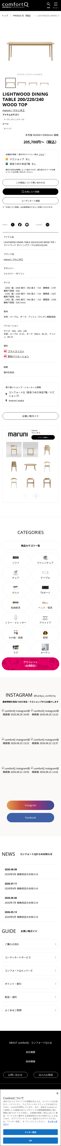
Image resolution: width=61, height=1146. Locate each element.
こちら (41, 154)
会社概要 (30, 1052)
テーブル (14, 119)
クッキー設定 (30, 1132)
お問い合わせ (15, 1074)
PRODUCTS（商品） (23, 15)
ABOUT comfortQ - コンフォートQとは (30, 1042)
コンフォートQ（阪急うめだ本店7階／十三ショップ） (31, 394)
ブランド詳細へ (43, 437)
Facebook (30, 817)
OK (30, 1140)
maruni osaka (16, 400)
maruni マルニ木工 (14, 110)
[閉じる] (57, 1093)
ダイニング (7, 128)
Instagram (30, 805)
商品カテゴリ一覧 (30, 545)
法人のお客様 (46, 1074)
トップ (5, 15)
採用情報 (30, 1061)
